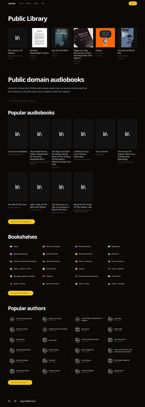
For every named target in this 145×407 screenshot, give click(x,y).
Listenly (11, 3)
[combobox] (74, 100)
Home (21, 3)
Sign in (132, 3)
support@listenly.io (27, 401)
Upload (36, 3)
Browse (28, 3)
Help (42, 3)
